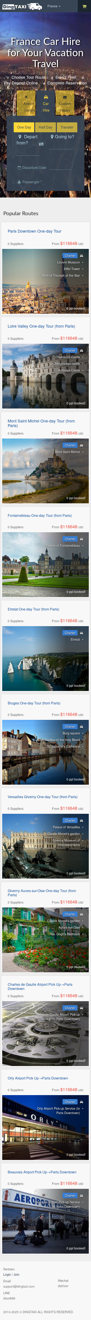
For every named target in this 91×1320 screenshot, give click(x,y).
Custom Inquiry (65, 107)
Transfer (67, 127)
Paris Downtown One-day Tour (34, 231)
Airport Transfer (29, 107)
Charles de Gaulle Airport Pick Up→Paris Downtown (40, 986)
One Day (24, 127)
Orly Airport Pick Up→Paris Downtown (38, 1078)
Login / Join (11, 1274)
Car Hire (46, 107)
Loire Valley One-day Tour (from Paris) (41, 326)
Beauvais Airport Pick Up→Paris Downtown (42, 1172)
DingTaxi (22, 6)
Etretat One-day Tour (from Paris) (33, 609)
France (52, 6)
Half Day (45, 127)
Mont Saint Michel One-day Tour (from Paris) (41, 423)
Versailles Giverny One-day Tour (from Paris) (43, 797)
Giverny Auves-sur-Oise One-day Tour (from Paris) (42, 893)
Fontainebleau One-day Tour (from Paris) (40, 515)
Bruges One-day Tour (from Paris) (34, 703)
